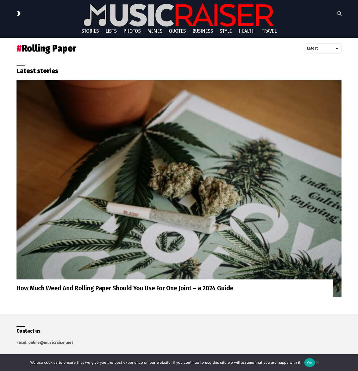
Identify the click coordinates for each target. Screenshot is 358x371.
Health (247, 31)
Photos (132, 31)
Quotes (177, 31)
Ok (309, 362)
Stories (90, 31)
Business (202, 31)
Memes (154, 31)
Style (226, 31)
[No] (317, 361)
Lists (111, 31)
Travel (269, 31)
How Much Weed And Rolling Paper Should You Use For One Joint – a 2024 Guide (125, 288)
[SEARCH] (339, 13)
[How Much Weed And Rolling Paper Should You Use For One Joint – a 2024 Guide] (179, 188)
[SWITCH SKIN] (19, 13)
